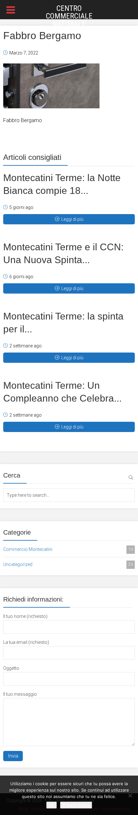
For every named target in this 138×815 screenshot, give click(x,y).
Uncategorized (68, 564)
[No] (130, 795)
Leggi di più (72, 219)
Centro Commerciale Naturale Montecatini (69, 20)
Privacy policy (76, 805)
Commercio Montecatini (68, 549)
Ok (51, 805)
